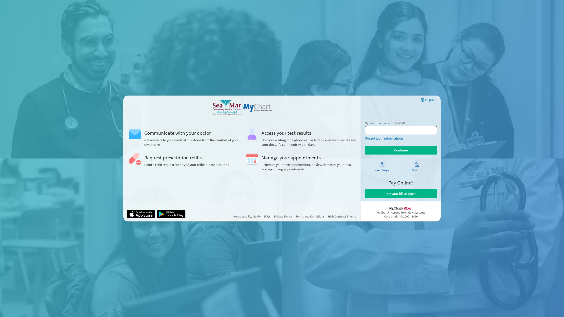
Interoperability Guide (246, 216)
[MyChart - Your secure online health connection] (242, 107)
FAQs (267, 216)
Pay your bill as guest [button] (401, 193)
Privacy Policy (283, 216)
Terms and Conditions (310, 216)
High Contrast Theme (342, 216)
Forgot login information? (384, 138)
